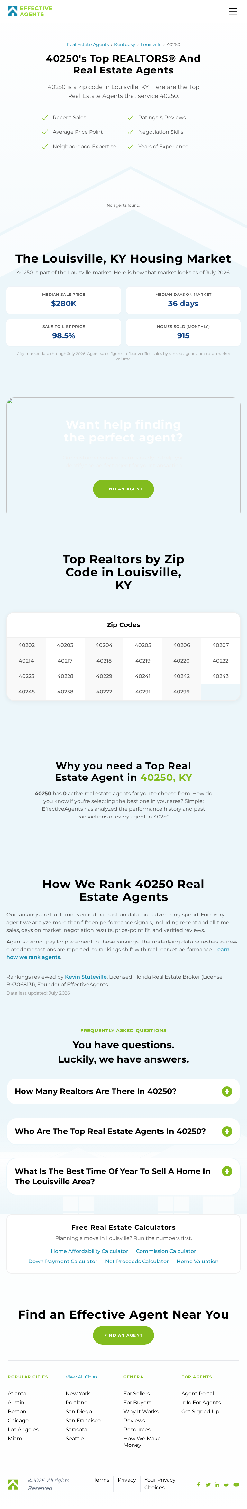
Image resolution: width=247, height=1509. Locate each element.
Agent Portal (197, 1393)
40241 (143, 676)
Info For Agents (201, 1402)
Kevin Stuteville (86, 977)
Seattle (75, 1439)
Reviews (134, 1420)
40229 (104, 676)
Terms (101, 1480)
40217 (65, 661)
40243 (220, 676)
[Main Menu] (232, 11)
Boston (17, 1411)
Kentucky (124, 44)
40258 (65, 692)
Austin (16, 1402)
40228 (65, 676)
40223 (26, 676)
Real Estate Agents (88, 44)
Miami (15, 1439)
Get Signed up (200, 1411)
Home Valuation (198, 1261)
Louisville (151, 44)
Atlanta (17, 1393)
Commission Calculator (166, 1251)
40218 (104, 661)
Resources (137, 1430)
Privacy (127, 1480)
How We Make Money (142, 1442)
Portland (77, 1402)
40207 (220, 645)
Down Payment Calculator (62, 1261)
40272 (104, 692)
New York (78, 1393)
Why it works (141, 1411)
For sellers (137, 1393)
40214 (26, 661)
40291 (143, 692)
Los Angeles (23, 1430)
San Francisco (83, 1420)
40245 (26, 692)
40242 (181, 676)
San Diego (79, 1411)
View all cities (81, 1377)
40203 (65, 645)
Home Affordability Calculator (89, 1251)
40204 (104, 645)
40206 (181, 645)
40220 (181, 661)
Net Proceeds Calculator (137, 1261)
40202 (26, 645)
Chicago (18, 1420)
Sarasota (76, 1430)
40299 (181, 692)
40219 (143, 661)
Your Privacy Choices (160, 1484)
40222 (220, 661)
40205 (143, 645)
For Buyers (137, 1402)
